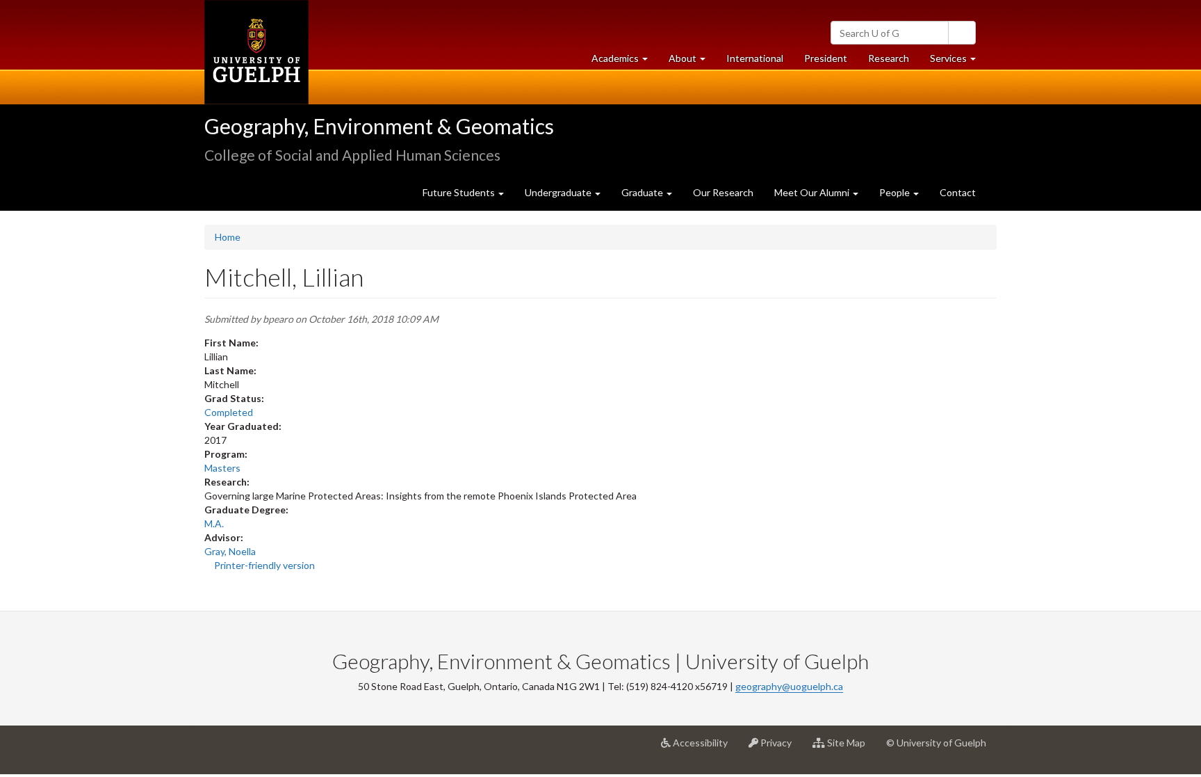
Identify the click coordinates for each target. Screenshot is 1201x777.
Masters (222, 468)
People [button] (895, 192)
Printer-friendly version (264, 565)
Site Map (850, 748)
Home (227, 237)
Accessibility (704, 748)
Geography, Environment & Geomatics (379, 125)
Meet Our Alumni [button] (812, 192)
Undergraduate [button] (559, 192)
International (754, 58)
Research (894, 61)
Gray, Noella (230, 551)
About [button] (692, 61)
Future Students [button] (460, 192)
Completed (228, 412)
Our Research (723, 192)
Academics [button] (624, 61)
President (825, 58)
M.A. (214, 523)
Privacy (780, 748)
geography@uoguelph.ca (789, 686)
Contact (958, 192)
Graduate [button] (643, 192)
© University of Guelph (936, 742)
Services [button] (958, 61)
